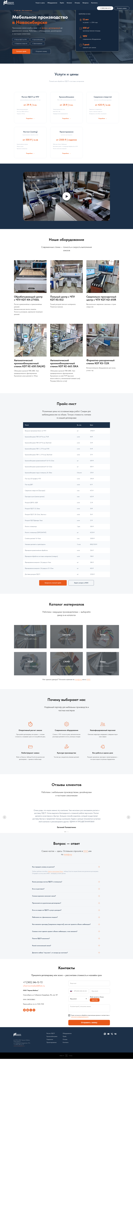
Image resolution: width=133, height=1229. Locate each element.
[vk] (115, 1034)
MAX (88, 679)
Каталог (69, 3)
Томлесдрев (30, 634)
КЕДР (30, 661)
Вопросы (85, 3)
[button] (121, 8)
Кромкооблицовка (52, 1036)
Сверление (50, 1039)
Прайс (62, 3)
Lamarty (66, 634)
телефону (78, 679)
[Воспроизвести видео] (66, 196)
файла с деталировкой (51, 28)
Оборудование (52, 3)
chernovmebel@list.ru (34, 985)
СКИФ (66, 661)
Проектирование (52, 1042)
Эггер (103, 634)
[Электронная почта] (108, 1034)
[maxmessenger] (105, 1034)
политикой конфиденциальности (79, 1017)
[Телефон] (112, 1034)
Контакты (94, 3)
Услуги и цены (40, 3)
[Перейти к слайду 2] (66, 831)
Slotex (103, 661)
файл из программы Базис (55, 871)
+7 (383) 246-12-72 (33, 982)
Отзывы (77, 3)
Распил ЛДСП (51, 1033)
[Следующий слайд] (128, 817)
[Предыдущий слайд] (4, 817)
